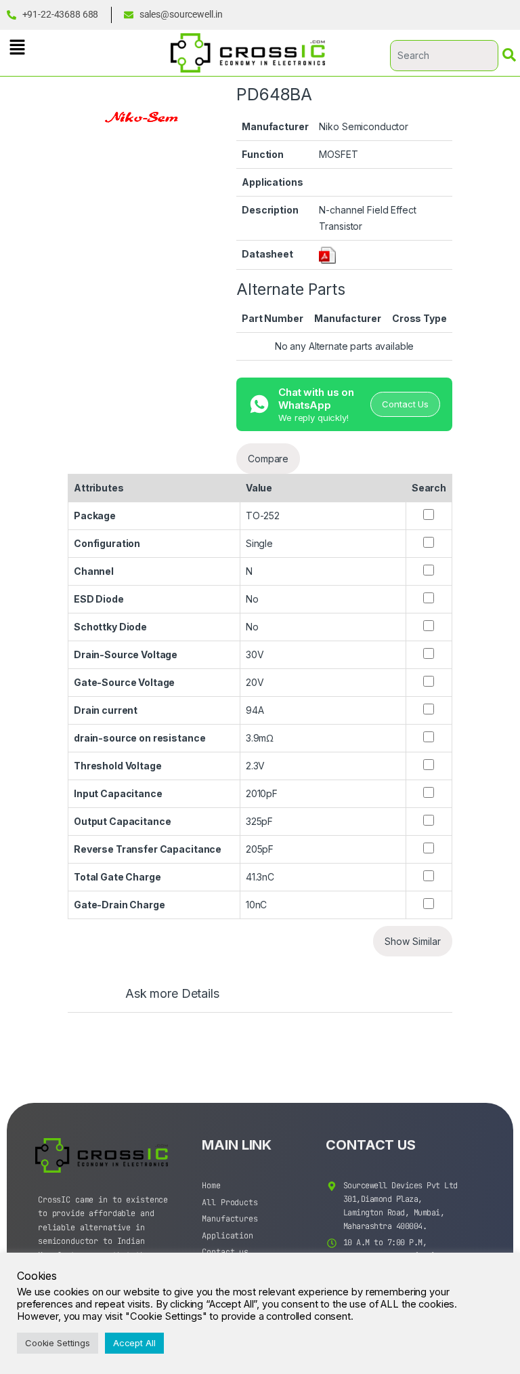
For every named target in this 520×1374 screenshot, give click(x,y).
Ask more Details (172, 994)
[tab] (158, 1000)
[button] (16, 47)
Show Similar (413, 941)
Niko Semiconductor (363, 126)
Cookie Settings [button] (57, 1342)
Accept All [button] (134, 1342)
